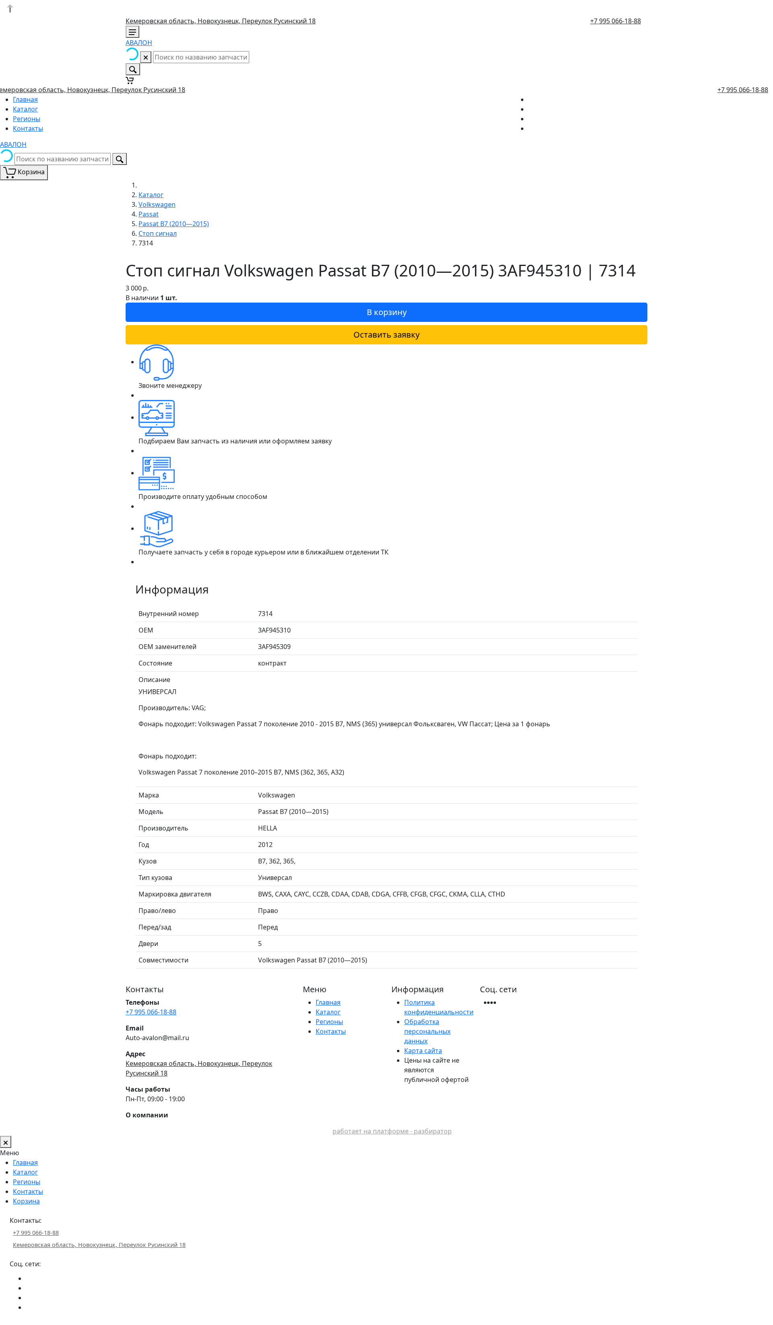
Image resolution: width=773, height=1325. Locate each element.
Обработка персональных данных (427, 1031)
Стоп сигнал (157, 233)
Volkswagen (157, 204)
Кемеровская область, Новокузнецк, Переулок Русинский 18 (221, 20)
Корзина (26, 1201)
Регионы (26, 118)
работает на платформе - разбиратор (392, 1131)
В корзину (387, 312)
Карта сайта (423, 1050)
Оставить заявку (386, 334)
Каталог (25, 109)
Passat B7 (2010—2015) (173, 223)
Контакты (28, 128)
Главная (25, 99)
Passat (148, 214)
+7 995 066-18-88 (615, 20)
